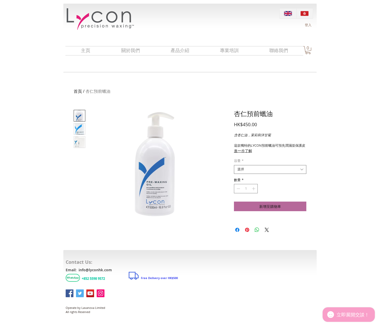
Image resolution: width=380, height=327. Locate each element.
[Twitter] (80, 293)
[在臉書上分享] (237, 230)
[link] (308, 50)
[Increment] (254, 188)
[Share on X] (267, 230)
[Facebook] (69, 293)
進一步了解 (243, 150)
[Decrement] (238, 188)
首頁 (78, 91)
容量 (239, 161)
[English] (288, 13)
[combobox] (270, 169)
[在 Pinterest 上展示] (247, 230)
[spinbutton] (246, 188)
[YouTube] (90, 293)
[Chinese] (304, 13)
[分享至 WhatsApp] (257, 230)
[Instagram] (100, 293)
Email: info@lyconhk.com (89, 269)
